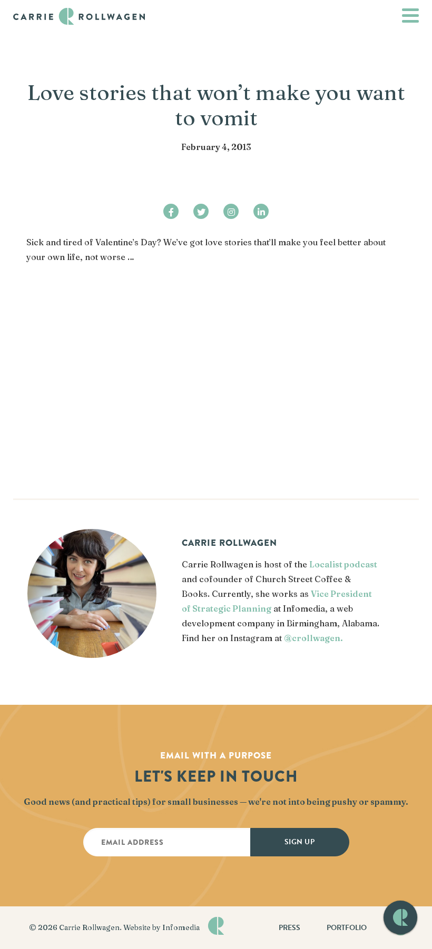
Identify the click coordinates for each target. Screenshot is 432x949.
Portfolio (347, 927)
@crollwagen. (313, 638)
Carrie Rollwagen (89, 927)
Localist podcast (343, 564)
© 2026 (44, 927)
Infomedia (181, 927)
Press (289, 927)
